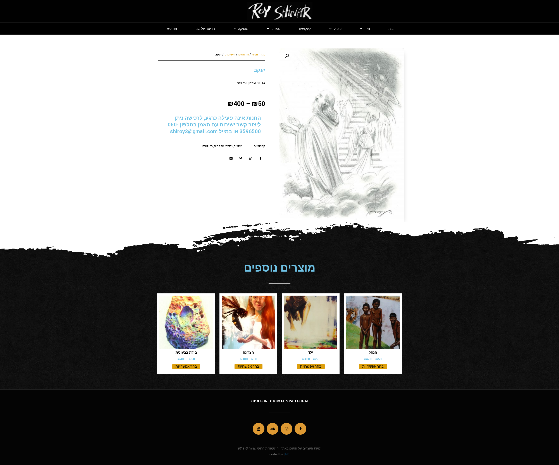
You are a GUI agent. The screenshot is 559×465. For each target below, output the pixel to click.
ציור (367, 29)
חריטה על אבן (205, 29)
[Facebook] (300, 429)
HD (287, 454)
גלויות (229, 146)
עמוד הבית (258, 54)
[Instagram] (286, 429)
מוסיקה (243, 29)
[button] (260, 158)
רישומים (229, 54)
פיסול (338, 29)
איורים (238, 146)
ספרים (275, 29)
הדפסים (243, 54)
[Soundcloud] (272, 429)
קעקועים (305, 29)
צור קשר (171, 29)
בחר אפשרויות (373, 366)
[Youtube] (258, 429)
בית (390, 29)
